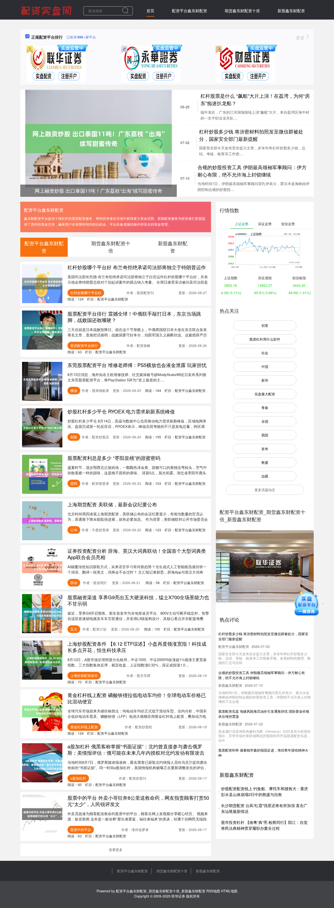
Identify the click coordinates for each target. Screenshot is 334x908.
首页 (150, 10)
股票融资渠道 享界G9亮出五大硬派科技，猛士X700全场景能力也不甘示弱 (138, 600)
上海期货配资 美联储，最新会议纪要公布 (112, 504)
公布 (73, 529)
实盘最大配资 (265, 393)
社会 (264, 352)
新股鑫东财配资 (291, 10)
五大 (73, 629)
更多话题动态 (265, 489)
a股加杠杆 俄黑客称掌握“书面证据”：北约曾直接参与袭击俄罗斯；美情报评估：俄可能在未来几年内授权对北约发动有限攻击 (135, 749)
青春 (264, 407)
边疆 (264, 476)
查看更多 (115, 849)
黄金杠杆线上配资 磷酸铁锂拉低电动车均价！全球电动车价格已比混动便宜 (136, 698)
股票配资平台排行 (84, 345)
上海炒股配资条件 (84, 675)
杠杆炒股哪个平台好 (85, 292)
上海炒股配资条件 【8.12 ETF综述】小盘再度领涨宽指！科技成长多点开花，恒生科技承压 (136, 646)
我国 (264, 434)
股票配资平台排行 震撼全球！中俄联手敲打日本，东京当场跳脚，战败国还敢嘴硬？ (134, 316)
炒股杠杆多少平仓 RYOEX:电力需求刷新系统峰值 (121, 411)
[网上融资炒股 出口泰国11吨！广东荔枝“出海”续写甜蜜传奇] (98, 138)
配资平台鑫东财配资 (189, 10)
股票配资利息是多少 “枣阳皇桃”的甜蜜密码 (113, 457)
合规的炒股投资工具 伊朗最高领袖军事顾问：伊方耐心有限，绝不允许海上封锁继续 (252, 171)
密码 (73, 483)
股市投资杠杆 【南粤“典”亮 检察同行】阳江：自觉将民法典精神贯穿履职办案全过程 (264, 825)
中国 (264, 366)
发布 (264, 448)
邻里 (264, 325)
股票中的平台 (80, 829)
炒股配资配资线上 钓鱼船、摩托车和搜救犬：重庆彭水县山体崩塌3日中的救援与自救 (264, 791)
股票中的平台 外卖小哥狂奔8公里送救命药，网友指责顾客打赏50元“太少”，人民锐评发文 (138, 801)
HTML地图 (229, 890)
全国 (264, 421)
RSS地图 (213, 890)
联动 (73, 582)
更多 (301, 37)
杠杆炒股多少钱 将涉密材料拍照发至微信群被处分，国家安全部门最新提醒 (251, 135)
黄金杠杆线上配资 (84, 726)
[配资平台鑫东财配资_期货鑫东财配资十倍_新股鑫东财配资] (47, 10)
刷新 (73, 436)
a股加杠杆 (78, 778)
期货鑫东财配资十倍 (242, 10)
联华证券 (178, 896)
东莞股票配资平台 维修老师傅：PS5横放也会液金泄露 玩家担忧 (137, 364)
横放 (73, 390)
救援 (264, 462)
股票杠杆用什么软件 (264, 339)
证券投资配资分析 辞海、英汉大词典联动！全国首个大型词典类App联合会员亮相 (136, 554)
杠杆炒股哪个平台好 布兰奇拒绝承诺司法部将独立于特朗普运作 (136, 267)
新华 (264, 380)
